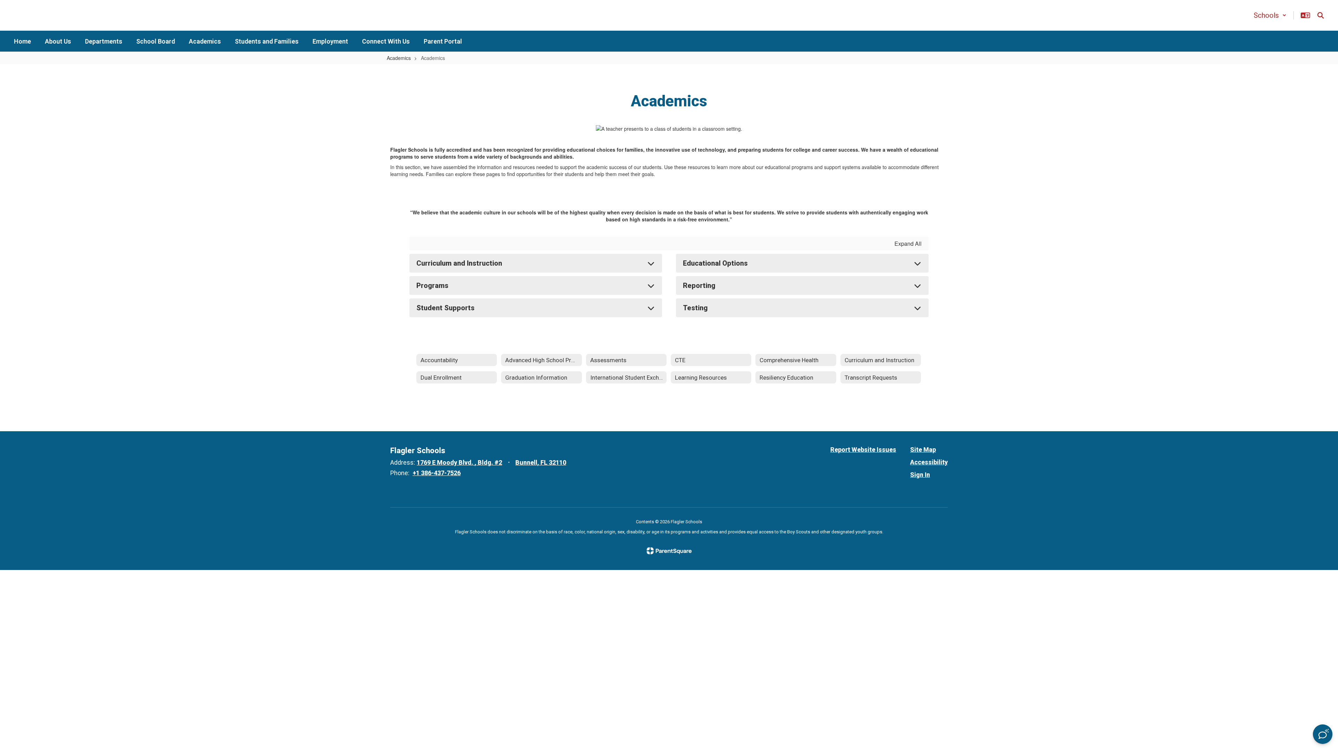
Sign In (920, 474)
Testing (695, 308)
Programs (432, 285)
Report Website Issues (863, 449)
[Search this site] (1320, 15)
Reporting (699, 285)
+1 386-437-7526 (437, 473)
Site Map (923, 449)
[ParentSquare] (669, 551)
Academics (399, 57)
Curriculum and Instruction (459, 263)
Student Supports (445, 308)
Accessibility (929, 462)
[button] (1270, 15)
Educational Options (715, 263)
